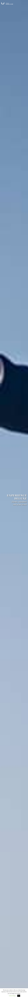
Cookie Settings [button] (12, 995)
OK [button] (18, 995)
